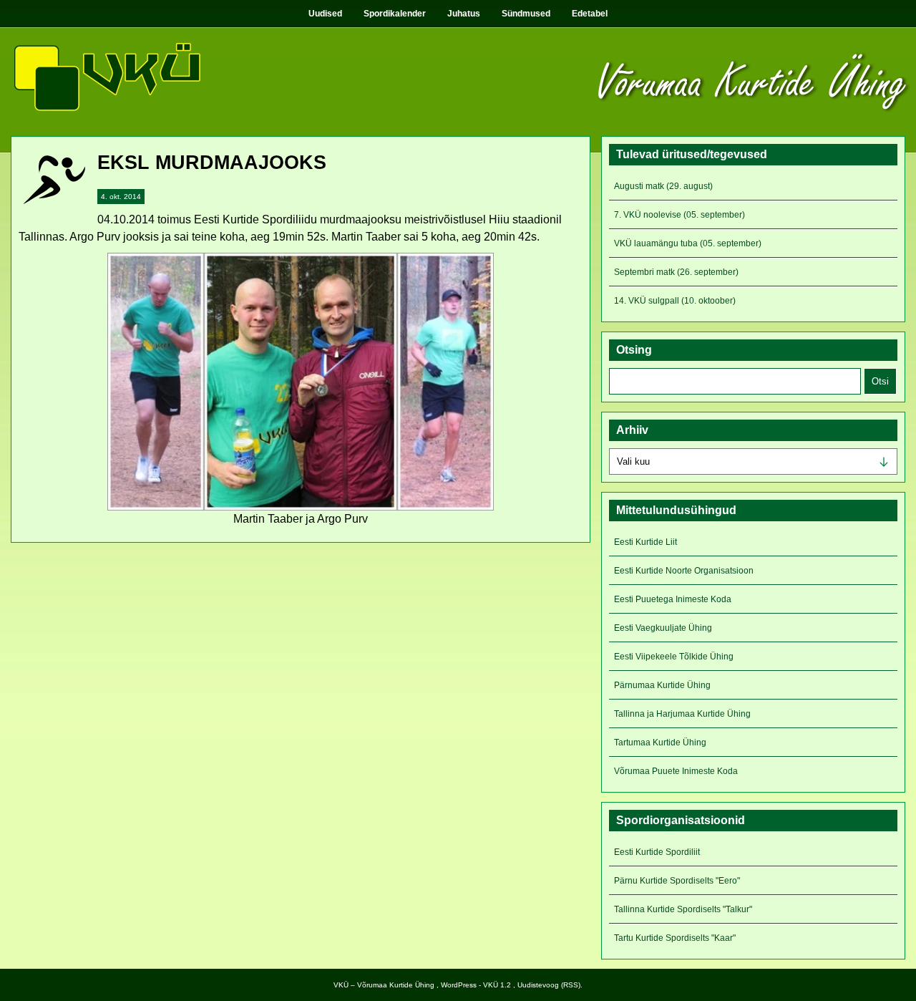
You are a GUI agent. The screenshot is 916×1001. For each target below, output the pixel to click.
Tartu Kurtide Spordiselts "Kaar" (675, 938)
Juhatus (463, 14)
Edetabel (590, 14)
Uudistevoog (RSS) (548, 985)
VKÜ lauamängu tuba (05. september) (687, 243)
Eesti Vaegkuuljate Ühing (663, 628)
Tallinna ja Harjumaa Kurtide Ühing (682, 714)
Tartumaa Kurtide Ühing (660, 743)
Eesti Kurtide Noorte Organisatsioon (684, 571)
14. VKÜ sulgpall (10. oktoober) (675, 301)
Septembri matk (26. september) (676, 272)
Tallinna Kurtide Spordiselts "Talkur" (683, 909)
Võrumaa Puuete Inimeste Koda (676, 771)
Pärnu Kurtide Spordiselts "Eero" (677, 881)
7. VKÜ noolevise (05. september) (679, 215)
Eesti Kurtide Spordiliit (657, 852)
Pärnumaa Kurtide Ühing (662, 685)
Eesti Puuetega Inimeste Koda (672, 599)
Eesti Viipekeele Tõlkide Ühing (674, 657)
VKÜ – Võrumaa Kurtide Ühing (383, 985)
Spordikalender (395, 14)
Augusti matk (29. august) (663, 186)
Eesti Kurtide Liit (645, 542)
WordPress (459, 985)
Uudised (325, 14)
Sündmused (526, 14)
